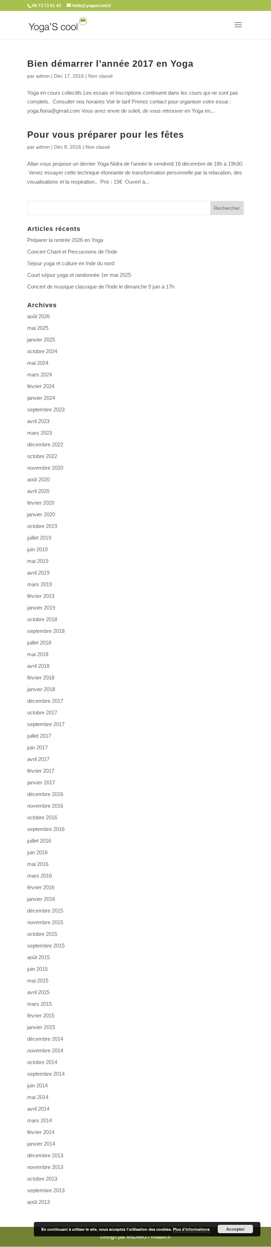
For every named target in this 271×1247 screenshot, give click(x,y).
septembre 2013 (46, 1190)
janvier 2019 (41, 608)
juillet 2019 (39, 538)
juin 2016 (37, 852)
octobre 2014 (42, 1062)
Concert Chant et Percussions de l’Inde (72, 252)
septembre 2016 (46, 829)
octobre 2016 (42, 817)
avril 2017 (38, 759)
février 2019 (40, 596)
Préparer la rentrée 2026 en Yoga (65, 240)
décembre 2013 (45, 1155)
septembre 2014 (46, 1074)
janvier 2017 (41, 782)
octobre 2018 (42, 619)
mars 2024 (39, 375)
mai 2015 (37, 981)
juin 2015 (37, 969)
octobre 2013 (42, 1179)
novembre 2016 (45, 806)
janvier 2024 (41, 398)
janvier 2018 (41, 689)
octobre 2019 (42, 526)
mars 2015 (39, 1004)
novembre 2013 (45, 1167)
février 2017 (40, 771)
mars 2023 (39, 433)
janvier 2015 (41, 1027)
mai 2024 (37, 363)
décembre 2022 (45, 444)
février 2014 (40, 1132)
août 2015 (38, 957)
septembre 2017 (46, 724)
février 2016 (40, 887)
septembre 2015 (46, 946)
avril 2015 (38, 992)
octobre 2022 (42, 456)
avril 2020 (38, 491)
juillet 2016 (39, 841)
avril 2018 (38, 666)
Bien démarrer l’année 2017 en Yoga (110, 63)
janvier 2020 (41, 514)
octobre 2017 (42, 712)
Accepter (235, 1229)
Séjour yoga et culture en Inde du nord (70, 263)
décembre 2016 (45, 794)
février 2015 (40, 1016)
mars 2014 (39, 1120)
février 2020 (40, 503)
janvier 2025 (41, 340)
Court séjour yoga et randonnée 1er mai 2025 (79, 275)
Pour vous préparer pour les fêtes (105, 134)
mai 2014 (37, 1097)
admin (43, 76)
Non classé (100, 76)
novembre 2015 (45, 922)
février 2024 (40, 386)
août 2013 (38, 1202)
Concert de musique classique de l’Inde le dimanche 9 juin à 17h (100, 287)
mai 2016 (37, 864)
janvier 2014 (41, 1144)
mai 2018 (37, 654)
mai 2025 (37, 328)
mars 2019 (39, 584)
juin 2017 (37, 747)
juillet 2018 (39, 643)
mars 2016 (39, 876)
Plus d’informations (191, 1229)
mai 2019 (37, 561)
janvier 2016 (41, 899)
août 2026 (38, 316)
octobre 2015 (42, 934)
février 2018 (40, 678)
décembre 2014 (45, 1039)
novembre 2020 (45, 468)
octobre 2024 (42, 351)
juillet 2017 (39, 736)
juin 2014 (37, 1085)
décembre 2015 (45, 911)
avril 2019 (38, 573)
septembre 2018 (46, 631)
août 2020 (38, 479)
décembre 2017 (45, 701)
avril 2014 (38, 1109)
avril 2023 (38, 421)
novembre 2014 (45, 1050)
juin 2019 (37, 549)
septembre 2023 (46, 409)
